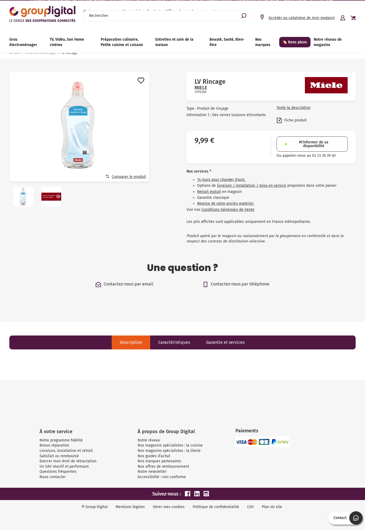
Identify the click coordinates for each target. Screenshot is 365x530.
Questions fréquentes (58, 471)
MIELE (201, 88)
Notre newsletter (152, 471)
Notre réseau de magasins (328, 42)
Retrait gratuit (209, 191)
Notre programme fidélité (61, 440)
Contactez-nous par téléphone (240, 284)
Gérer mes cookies (169, 507)
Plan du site (272, 507)
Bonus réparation (54, 445)
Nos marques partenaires (159, 461)
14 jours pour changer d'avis (221, 179)
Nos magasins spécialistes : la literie (169, 450)
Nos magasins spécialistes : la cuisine (170, 445)
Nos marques (262, 42)
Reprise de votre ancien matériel (225, 203)
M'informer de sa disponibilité (313, 144)
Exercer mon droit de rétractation (68, 461)
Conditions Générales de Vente (227, 209)
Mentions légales (130, 507)
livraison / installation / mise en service (251, 185)
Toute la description (293, 108)
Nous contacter (53, 477)
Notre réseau (149, 440)
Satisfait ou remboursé (59, 456)
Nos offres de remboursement (163, 466)
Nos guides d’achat (154, 456)
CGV (250, 507)
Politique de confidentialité (216, 507)
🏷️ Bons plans (294, 42)
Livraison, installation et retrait (66, 450)
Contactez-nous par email (128, 284)
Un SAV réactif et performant (64, 466)
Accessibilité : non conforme (162, 477)
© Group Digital (94, 507)
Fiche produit (295, 120)
